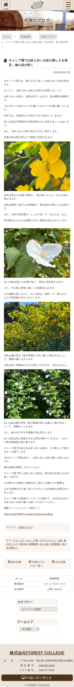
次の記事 (60, 561)
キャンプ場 (32, 540)
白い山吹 (44, 544)
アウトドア (19, 540)
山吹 (60, 540)
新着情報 (25, 36)
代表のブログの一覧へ (37, 563)
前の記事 (16, 561)
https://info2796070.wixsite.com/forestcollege (28, 514)
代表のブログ (48, 36)
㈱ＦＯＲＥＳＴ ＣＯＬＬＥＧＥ (37, 5)
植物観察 (33, 544)
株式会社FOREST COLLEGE (37, 652)
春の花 (23, 544)
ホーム (6, 36)
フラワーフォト (47, 540)
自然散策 (55, 544)
